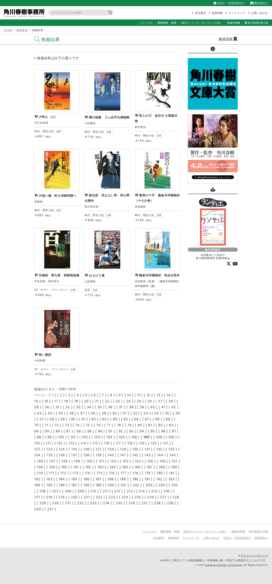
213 (130, 491)
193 (171, 479)
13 (158, 395)
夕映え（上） (48, 117)
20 (86, 401)
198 (86, 485)
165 (125, 467)
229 (42, 503)
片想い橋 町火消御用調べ (57, 195)
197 (74, 485)
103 (97, 437)
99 (49, 437)
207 (55, 491)
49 (104, 413)
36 (110, 407)
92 (121, 431)
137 (74, 455)
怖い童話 (45, 354)
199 (98, 485)
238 (157, 503)
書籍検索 (22, 30)
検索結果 (50, 39)
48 (93, 413)
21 (97, 401)
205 (174, 485)
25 (139, 401)
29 (36, 407)
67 (147, 419)
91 (110, 431)
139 (98, 455)
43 (39, 413)
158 (40, 467)
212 (117, 491)
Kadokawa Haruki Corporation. (224, 565)
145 (172, 455)
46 (71, 413)
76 (98, 425)
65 (126, 419)
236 (132, 503)
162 (88, 467)
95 (152, 431)
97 (174, 431)
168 (162, 467)
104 (109, 437)
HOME (8, 30)
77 (109, 425)
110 (37, 443)
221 (87, 497)
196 (62, 485)
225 (138, 497)
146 (40, 461)
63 (104, 419)
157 (175, 461)
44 (50, 413)
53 (146, 413)
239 (170, 503)
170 (40, 473)
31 (57, 407)
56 (178, 413)
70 (36, 425)
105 (122, 437)
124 (62, 449)
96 (163, 431)
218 (49, 497)
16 (46, 401)
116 (107, 443)
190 (135, 479)
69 (168, 419)
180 (160, 473)
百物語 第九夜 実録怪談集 (59, 275)
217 (37, 497)
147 (52, 461)
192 (159, 479)
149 (77, 461)
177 (123, 473)
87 (68, 431)
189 (123, 479)
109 (171, 437)
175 (100, 473)
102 (85, 437)
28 (171, 401)
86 (58, 431)
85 (47, 431)
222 (99, 497)
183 (49, 479)
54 (156, 413)
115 (95, 443)
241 (50, 509)
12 (148, 395)
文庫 (58, 131)
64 (115, 419)
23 (118, 401)
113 (71, 443)
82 (160, 425)
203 (149, 485)
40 (152, 407)
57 (41, 419)
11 (138, 395)
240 (37, 509)
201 (123, 485)
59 (62, 419)
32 (68, 407)
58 (52, 419)
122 (37, 449)
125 (74, 449)
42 (173, 407)
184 (62, 479)
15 (36, 401)
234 (106, 503)
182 (37, 479)
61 (83, 419)
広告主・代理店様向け (230, 3)
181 (171, 473)
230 (55, 503)
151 (101, 461)
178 (135, 473)
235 (119, 503)
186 (86, 479)
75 (88, 425)
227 (163, 497)
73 (67, 425)
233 (93, 503)
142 (135, 455)
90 (100, 431)
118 (130, 443)
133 (171, 449)
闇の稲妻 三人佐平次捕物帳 (109, 117)
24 (128, 401)
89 (89, 431)
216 (167, 491)
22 (107, 401)
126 (86, 449)
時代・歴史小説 (44, 131)
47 (82, 413)
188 (111, 479)
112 (60, 443)
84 (36, 431)
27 (160, 401)
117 (118, 443)
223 (112, 497)
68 (157, 419)
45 (60, 413)
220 (74, 497)
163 (101, 467)
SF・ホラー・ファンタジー (51, 289)
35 (100, 407)
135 (50, 455)
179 (148, 473)
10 (129, 395)
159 (52, 467)
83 (171, 425)
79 (129, 425)
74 (77, 425)
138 (86, 455)
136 (62, 455)
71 (46, 425)
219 (61, 497)
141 (123, 455)
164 (113, 467)
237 (144, 503)
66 (136, 419)
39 (142, 407)
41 (163, 407)
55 (167, 413)
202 (136, 485)
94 (142, 431)
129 (123, 449)
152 (113, 461)
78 (119, 425)
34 (89, 407)
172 (63, 473)
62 (94, 419)
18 (66, 401)
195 (50, 485)
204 (161, 485)
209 (81, 491)
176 (112, 473)
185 (74, 479)
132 (159, 449)
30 (47, 407)
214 (142, 491)
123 (49, 449)
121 (165, 443)
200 (111, 485)
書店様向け (261, 3)
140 (111, 455)
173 (75, 473)
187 (99, 479)
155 (150, 461)
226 (150, 497)
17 (56, 401)
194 (37, 485)
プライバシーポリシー (254, 555)
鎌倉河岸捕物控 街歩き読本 (159, 275)
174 (87, 473)
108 (159, 437)
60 (73, 419)
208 (68, 491)
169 (174, 467)
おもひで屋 (97, 275)
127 (99, 449)
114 (83, 443)
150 (89, 461)
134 (37, 455)
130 (135, 449)
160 (64, 467)
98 (39, 437)
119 (142, 443)
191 (147, 479)
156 (162, 461)
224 (124, 497)
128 (111, 449)
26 (149, 401)
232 (80, 503)
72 (57, 425)
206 (42, 491)
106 (134, 437)
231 (68, 503)
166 (137, 467)
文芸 (87, 289)
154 (138, 461)
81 (150, 425)
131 (147, 449)
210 (93, 491)
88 (79, 431)
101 (73, 437)
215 (154, 491)
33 (78, 407)
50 (114, 413)
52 (135, 413)
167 (150, 467)
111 (48, 443)
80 (140, 425)
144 (160, 455)
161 (76, 467)
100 (61, 437)
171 (51, 473)
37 (121, 407)
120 (154, 443)
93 (131, 431)
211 (105, 491)
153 (125, 461)
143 (148, 455)
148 (64, 461)
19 (76, 401)
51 (125, 413)
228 (176, 497)
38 (131, 407)
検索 (173, 22)
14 (169, 395)
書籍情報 (162, 22)
